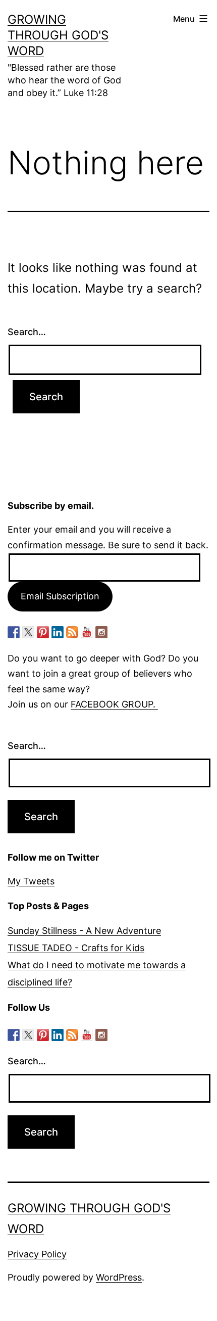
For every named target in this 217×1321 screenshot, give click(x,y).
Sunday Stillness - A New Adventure (84, 930)
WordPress (119, 1277)
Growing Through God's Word (58, 35)
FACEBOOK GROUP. (114, 704)
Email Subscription (60, 596)
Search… (27, 331)
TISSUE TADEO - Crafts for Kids (76, 947)
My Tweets (31, 881)
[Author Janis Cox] (14, 632)
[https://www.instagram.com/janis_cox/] (101, 632)
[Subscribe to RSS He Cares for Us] (72, 632)
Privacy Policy (37, 1254)
